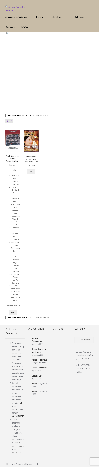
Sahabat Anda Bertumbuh (16, 17)
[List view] (11, 121)
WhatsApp (16, 452)
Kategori (40, 17)
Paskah (35, 383)
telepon (20, 446)
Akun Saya (56, 17)
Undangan (36, 375)
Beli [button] (12, 312)
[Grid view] (7, 121)
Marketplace (10, 27)
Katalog (24, 27)
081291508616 (18, 416)
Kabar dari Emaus (39, 359)
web (20, 403)
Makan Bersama (39, 367)
